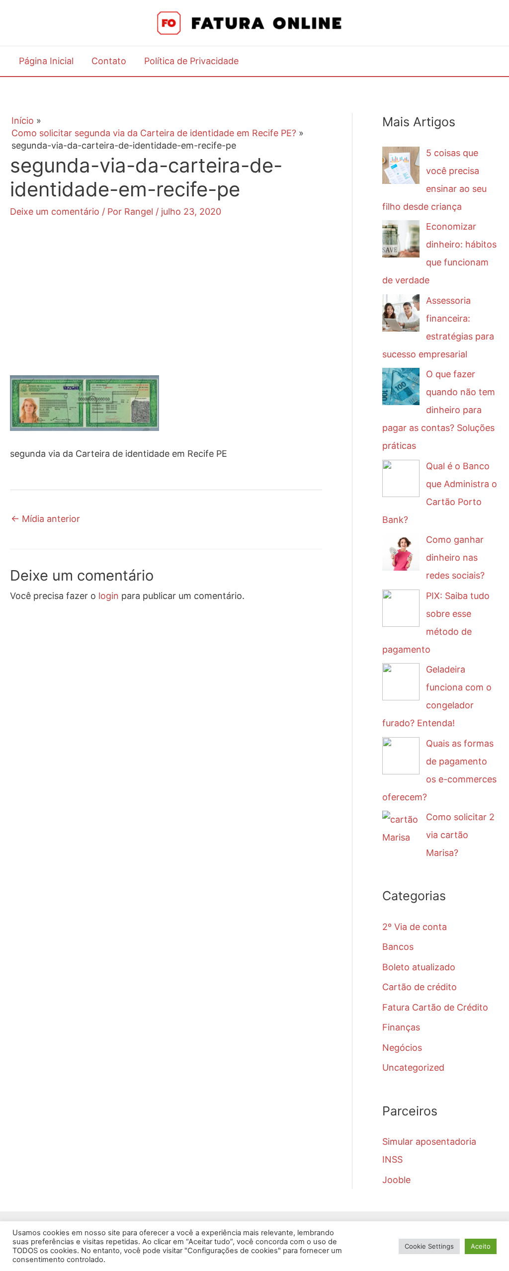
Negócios (402, 1047)
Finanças (401, 1027)
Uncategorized (413, 1067)
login (108, 596)
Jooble (396, 1180)
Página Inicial (46, 61)
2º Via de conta (414, 927)
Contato (108, 61)
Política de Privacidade (191, 61)
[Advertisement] (166, 305)
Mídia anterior (45, 518)
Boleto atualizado (418, 967)
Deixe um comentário (54, 211)
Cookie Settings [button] (429, 1246)
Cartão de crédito (419, 987)
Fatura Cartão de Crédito (435, 1007)
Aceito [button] (481, 1246)
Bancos (398, 946)
